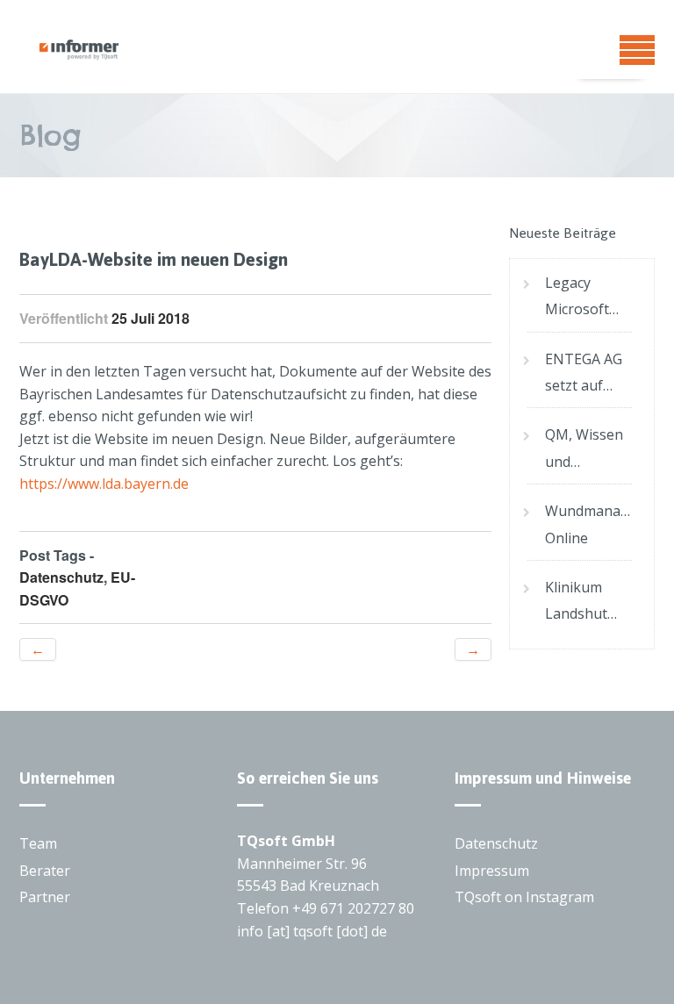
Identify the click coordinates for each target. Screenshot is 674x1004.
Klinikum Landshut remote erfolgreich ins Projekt (581, 602)
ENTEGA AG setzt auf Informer (583, 374)
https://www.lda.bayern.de (104, 483)
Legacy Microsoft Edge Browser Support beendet (577, 298)
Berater (44, 870)
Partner (44, 897)
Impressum (492, 870)
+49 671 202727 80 (353, 908)
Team (38, 843)
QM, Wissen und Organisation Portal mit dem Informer (588, 450)
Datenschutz (61, 577)
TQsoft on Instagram (524, 897)
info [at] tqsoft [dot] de (312, 931)
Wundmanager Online (588, 524)
